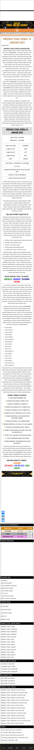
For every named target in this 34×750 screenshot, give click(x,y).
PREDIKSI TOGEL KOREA (7, 652)
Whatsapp (10, 748)
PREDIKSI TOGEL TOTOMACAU (9, 629)
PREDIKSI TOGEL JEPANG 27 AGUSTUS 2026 (13, 715)
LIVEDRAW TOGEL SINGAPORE (9, 669)
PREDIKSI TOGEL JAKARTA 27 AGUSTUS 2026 (13, 718)
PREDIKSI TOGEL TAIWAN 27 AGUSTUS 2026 (12, 697)
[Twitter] (17, 515)
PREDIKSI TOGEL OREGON (8, 654)
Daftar (29, 531)
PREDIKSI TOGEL (5, 619)
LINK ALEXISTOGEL (6, 609)
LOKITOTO (3, 616)
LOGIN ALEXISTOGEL (6, 613)
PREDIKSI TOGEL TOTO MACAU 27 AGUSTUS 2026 (14, 692)
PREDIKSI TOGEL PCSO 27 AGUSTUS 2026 (12, 705)
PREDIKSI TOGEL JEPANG (8, 644)
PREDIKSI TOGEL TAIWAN (8, 642)
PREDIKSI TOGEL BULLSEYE (8, 649)
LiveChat (31, 748)
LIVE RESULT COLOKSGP (7, 664)
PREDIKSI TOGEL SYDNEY (8, 626)
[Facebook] (17, 512)
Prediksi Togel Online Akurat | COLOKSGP (11, 730)
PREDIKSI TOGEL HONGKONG (9, 631)
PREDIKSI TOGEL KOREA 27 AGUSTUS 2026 (12, 710)
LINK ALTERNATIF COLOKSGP (9, 585)
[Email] (17, 517)
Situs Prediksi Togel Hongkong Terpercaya (11, 732)
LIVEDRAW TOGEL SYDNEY (8, 666)
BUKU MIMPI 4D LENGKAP (8, 683)
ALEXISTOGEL (4, 606)
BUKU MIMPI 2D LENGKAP (8, 678)
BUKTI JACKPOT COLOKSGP (8, 598)
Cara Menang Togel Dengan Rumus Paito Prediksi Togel (14, 737)
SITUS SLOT (4, 593)
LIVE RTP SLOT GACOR (7, 596)
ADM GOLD (6, 45)
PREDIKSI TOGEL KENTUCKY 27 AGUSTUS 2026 (13, 713)
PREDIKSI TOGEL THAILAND (8, 636)
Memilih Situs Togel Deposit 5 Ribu (9, 740)
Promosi (24, 748)
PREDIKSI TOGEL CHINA (7, 639)
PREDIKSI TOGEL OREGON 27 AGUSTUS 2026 (13, 708)
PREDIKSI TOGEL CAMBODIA (8, 634)
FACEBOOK (16, 279)
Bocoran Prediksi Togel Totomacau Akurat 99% (12, 735)
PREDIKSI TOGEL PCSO (7, 657)
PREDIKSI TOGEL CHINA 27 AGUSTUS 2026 (12, 723)
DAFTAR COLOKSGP (6, 583)
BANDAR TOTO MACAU (7, 588)
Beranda (3, 748)
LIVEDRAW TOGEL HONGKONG (9, 671)
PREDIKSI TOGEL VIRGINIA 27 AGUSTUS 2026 (13, 690)
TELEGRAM (25, 279)
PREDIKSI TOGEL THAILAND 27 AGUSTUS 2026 (13, 695)
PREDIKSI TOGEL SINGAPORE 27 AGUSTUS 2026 (14, 703)
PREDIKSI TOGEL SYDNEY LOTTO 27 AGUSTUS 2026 (15, 700)
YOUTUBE (17, 282)
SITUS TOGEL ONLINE (7, 591)
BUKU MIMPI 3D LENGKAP (8, 681)
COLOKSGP (17, 463)
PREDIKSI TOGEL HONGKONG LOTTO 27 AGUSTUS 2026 (15, 720)
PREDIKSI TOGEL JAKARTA (8, 647)
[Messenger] (17, 520)
